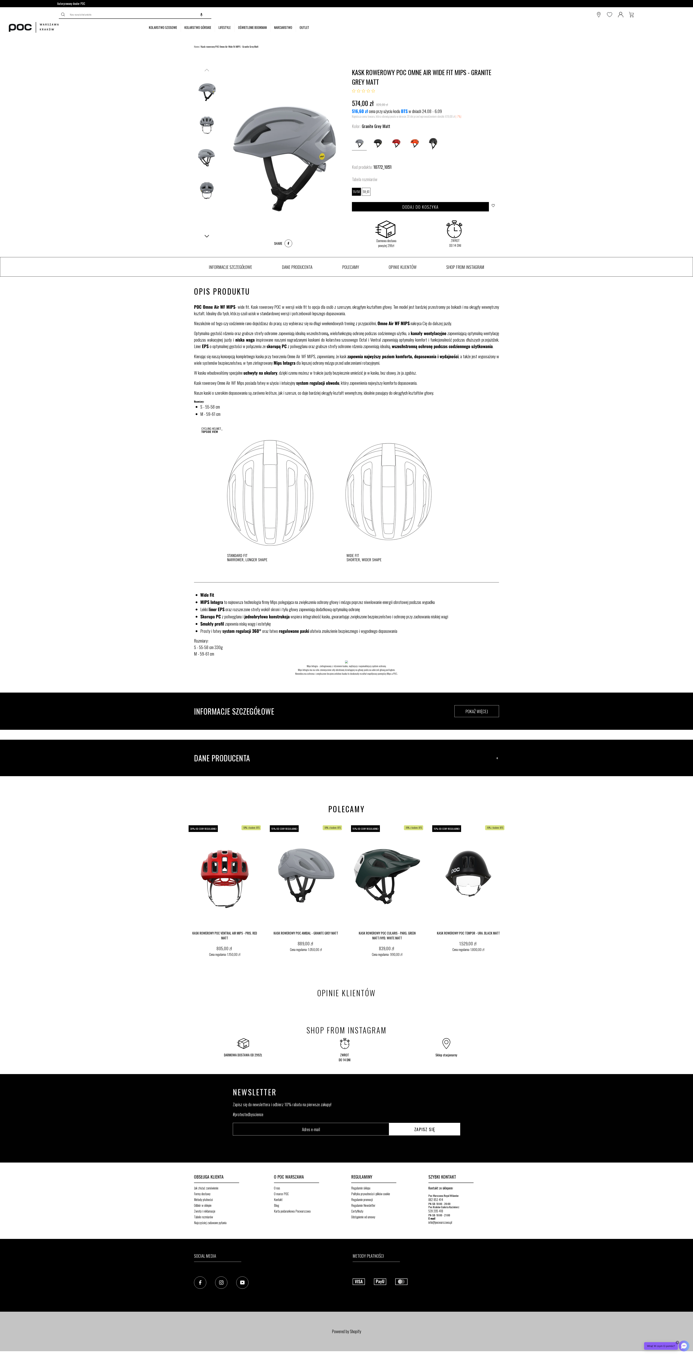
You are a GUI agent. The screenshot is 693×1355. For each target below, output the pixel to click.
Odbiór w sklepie (203, 1205)
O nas (277, 1188)
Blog (276, 1205)
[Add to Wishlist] (494, 206)
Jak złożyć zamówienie (206, 1188)
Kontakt (278, 1199)
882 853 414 (435, 1199)
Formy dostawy (202, 1193)
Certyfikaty (357, 1211)
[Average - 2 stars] (358, 91)
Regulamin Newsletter (363, 1205)
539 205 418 (435, 1211)
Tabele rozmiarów (203, 1217)
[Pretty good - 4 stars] (368, 91)
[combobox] (139, 14)
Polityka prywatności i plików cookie (370, 1193)
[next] (505, 891)
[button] (201, 14)
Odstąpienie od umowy (363, 1217)
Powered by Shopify (346, 1331)
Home (196, 46)
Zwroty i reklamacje (204, 1211)
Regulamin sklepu (360, 1188)
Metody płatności (203, 1199)
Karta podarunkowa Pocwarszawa (292, 1211)
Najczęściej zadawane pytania (210, 1222)
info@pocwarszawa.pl (440, 1222)
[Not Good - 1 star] (354, 91)
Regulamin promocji (362, 1199)
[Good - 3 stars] (363, 91)
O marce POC (281, 1193)
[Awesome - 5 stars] (373, 91)
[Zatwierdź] (63, 14)
